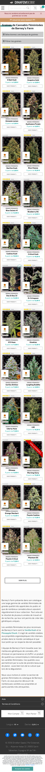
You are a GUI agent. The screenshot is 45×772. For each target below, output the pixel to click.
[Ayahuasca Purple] (33, 106)
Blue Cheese (33, 168)
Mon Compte (34, 8)
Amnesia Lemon (12, 121)
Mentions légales (30, 765)
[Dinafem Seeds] (22, 2)
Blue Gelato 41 (12, 210)
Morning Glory (33, 473)
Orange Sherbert (12, 513)
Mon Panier (40, 8)
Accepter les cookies (22, 769)
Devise (28, 724)
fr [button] (15, 724)
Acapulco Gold (33, 80)
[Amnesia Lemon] (11, 105)
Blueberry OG (33, 212)
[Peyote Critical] (11, 541)
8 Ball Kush (11, 80)
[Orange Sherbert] (11, 497)
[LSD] (33, 410)
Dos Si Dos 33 (11, 296)
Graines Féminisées (12, 77)
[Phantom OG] (33, 540)
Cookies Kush (11, 254)
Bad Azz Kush (11, 168)
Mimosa (12, 470)
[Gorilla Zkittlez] (11, 367)
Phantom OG (33, 557)
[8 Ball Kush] (11, 62)
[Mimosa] (11, 453)
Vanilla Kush (30, 630)
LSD (33, 427)
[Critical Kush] (33, 237)
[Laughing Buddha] (33, 367)
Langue (9, 724)
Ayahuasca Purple (33, 124)
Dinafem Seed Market (22, 20)
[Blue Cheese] (33, 150)
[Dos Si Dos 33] (11, 279)
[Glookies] (33, 324)
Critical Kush (33, 254)
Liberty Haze (12, 429)
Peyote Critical (12, 559)
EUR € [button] (34, 724)
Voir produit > (12, 86)
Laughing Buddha (33, 385)
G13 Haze (12, 342)
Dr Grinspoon (33, 298)
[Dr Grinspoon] (33, 280)
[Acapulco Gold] (33, 62)
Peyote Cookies (33, 515)
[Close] (41, 13)
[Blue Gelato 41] (11, 193)
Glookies (33, 342)
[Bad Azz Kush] (11, 150)
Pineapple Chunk (9, 633)
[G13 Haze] (11, 324)
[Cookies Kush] (11, 236)
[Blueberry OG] (33, 194)
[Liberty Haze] (11, 410)
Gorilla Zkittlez (12, 385)
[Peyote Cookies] (33, 498)
